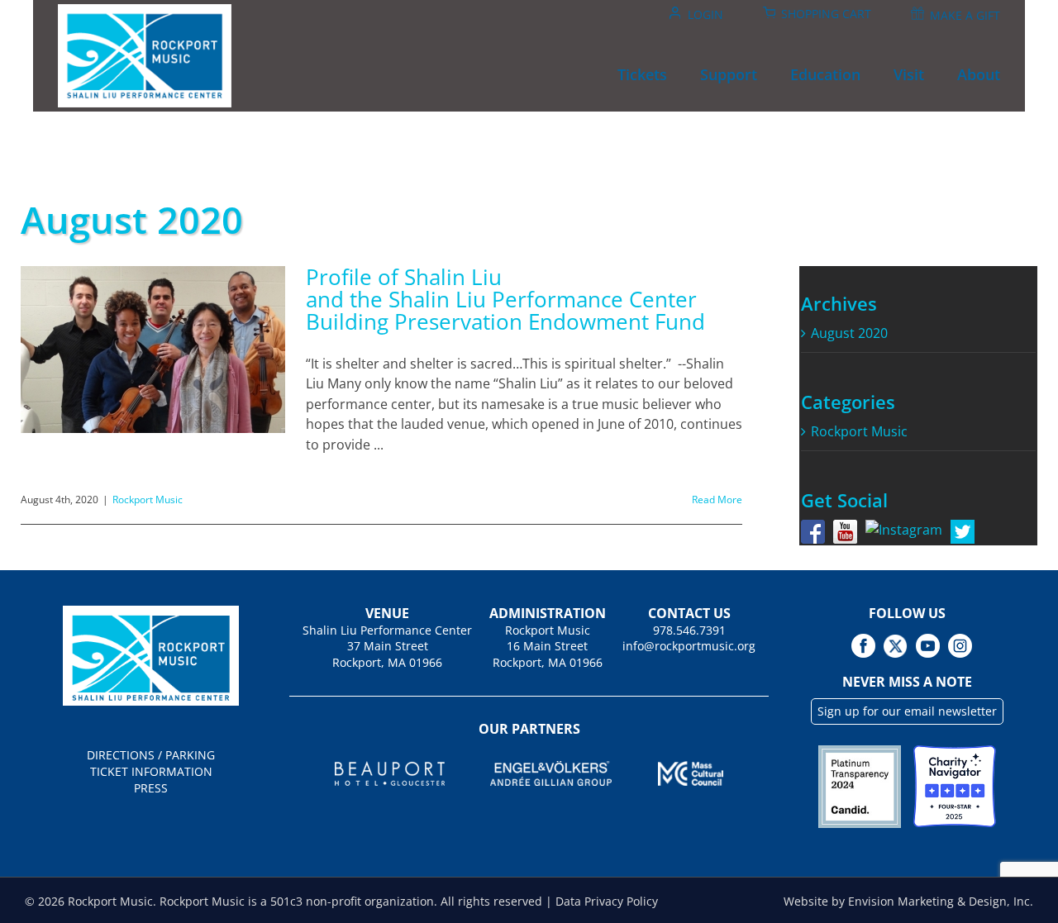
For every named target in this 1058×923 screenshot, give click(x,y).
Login (705, 14)
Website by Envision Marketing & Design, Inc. (908, 901)
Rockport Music (147, 499)
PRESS (151, 788)
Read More (717, 499)
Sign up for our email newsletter (907, 711)
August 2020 (849, 333)
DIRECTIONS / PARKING (151, 755)
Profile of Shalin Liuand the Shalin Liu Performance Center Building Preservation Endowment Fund (505, 299)
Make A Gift (965, 15)
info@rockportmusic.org (688, 646)
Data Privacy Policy (606, 901)
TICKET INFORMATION (151, 771)
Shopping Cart (826, 13)
